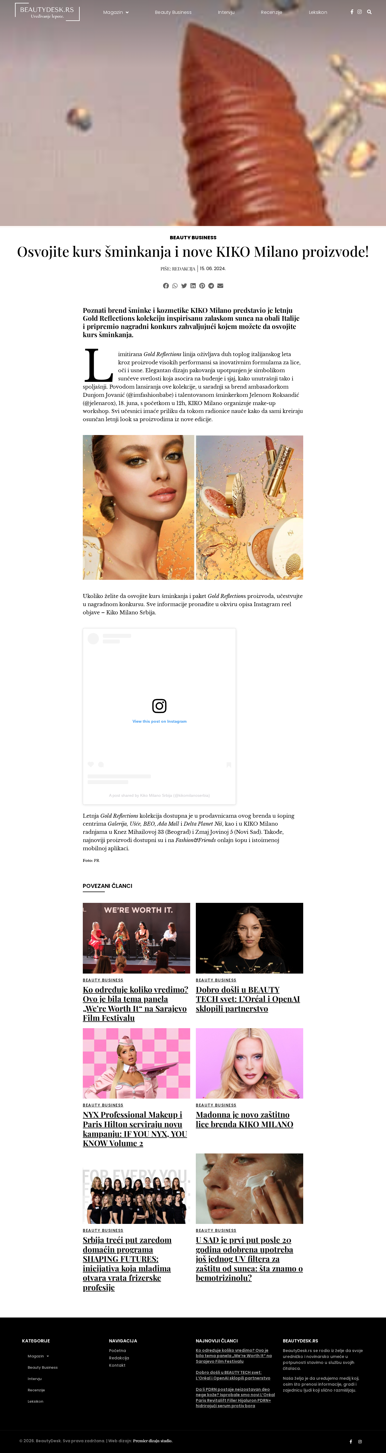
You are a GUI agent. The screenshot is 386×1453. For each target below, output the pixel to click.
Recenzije (36, 1390)
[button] (166, 286)
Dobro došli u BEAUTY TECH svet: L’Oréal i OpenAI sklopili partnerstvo (248, 998)
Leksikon (35, 1401)
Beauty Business (193, 237)
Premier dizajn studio (152, 1440)
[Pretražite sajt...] (369, 11)
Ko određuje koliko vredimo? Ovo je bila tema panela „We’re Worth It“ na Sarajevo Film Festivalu (135, 1003)
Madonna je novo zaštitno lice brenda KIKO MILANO (244, 1119)
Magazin (36, 1356)
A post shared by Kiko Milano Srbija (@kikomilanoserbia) (159, 795)
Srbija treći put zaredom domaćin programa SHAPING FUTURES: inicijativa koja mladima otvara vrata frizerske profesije (127, 1263)
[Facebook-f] (351, 1442)
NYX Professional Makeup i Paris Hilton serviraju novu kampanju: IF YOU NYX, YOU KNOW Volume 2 (135, 1128)
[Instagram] (360, 1442)
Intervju (35, 1378)
